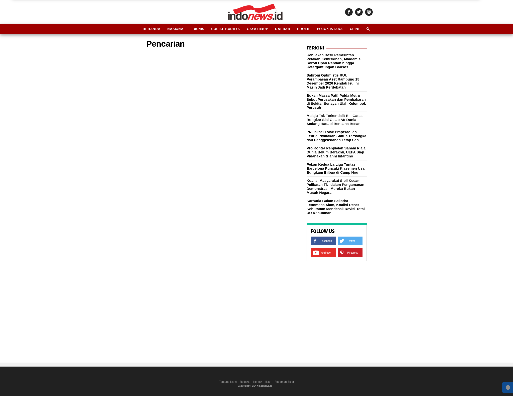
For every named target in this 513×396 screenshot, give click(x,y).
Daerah (282, 29)
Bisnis (198, 29)
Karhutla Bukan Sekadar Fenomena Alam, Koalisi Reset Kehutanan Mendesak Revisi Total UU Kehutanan (336, 207)
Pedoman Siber (284, 382)
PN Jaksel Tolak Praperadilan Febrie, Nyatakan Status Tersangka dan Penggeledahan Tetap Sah (336, 136)
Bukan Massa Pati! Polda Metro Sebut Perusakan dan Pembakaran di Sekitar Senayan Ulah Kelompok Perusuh (336, 102)
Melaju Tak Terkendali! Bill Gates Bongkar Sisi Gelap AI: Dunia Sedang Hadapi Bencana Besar (335, 120)
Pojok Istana (330, 29)
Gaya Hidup (257, 29)
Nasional (176, 29)
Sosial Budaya (225, 29)
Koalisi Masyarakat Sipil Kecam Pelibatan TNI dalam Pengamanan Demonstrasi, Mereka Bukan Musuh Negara (335, 187)
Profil (303, 29)
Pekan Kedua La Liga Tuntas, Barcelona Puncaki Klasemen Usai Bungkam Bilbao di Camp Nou (336, 168)
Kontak (257, 382)
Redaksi (245, 382)
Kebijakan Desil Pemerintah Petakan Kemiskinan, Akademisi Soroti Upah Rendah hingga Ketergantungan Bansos (334, 61)
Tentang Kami (228, 382)
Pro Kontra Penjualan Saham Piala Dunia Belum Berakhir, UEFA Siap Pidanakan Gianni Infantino (336, 152)
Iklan (268, 382)
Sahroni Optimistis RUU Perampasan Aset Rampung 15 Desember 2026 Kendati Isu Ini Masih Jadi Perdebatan (333, 81)
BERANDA (152, 29)
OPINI (354, 29)
